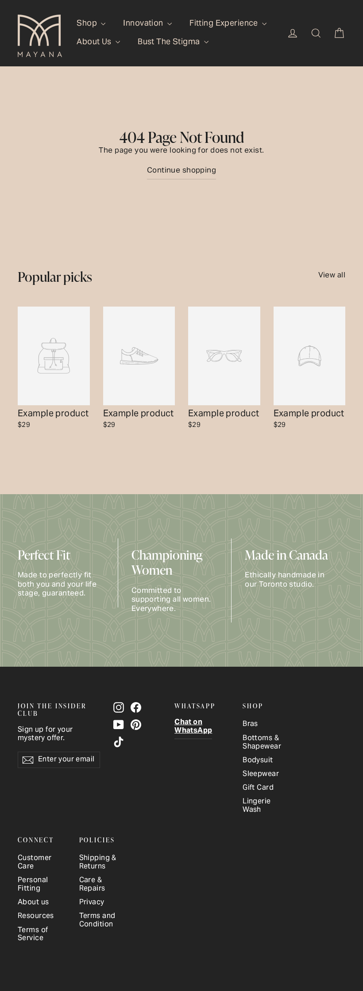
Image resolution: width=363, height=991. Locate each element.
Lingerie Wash (256, 806)
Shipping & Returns (97, 863)
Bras (250, 724)
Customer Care (34, 863)
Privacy (91, 903)
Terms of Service (33, 935)
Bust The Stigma (170, 42)
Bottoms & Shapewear (262, 743)
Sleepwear (261, 774)
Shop (88, 23)
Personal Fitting (33, 885)
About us (33, 903)
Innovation (144, 23)
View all (331, 274)
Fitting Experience (224, 23)
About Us (95, 42)
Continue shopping (181, 171)
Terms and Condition (97, 920)
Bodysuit (258, 761)
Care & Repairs (92, 885)
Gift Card (258, 788)
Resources (36, 916)
